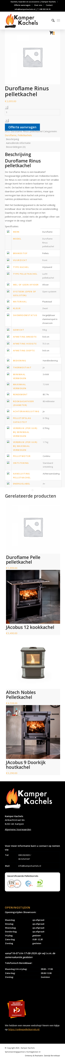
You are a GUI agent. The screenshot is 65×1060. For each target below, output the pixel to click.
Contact (49, 5)
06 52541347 (24, 859)
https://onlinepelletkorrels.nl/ (24, 1029)
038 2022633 (24, 855)
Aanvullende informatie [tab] (18, 142)
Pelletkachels (25, 135)
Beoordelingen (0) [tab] (16, 146)
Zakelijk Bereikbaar (52, 1055)
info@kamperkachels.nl (29, 865)
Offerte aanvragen (22, 5)
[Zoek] (51, 20)
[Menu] (58, 20)
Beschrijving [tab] (12, 139)
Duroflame (10, 135)
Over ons (38, 5)
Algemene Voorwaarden (18, 829)
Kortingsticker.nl (33, 1052)
